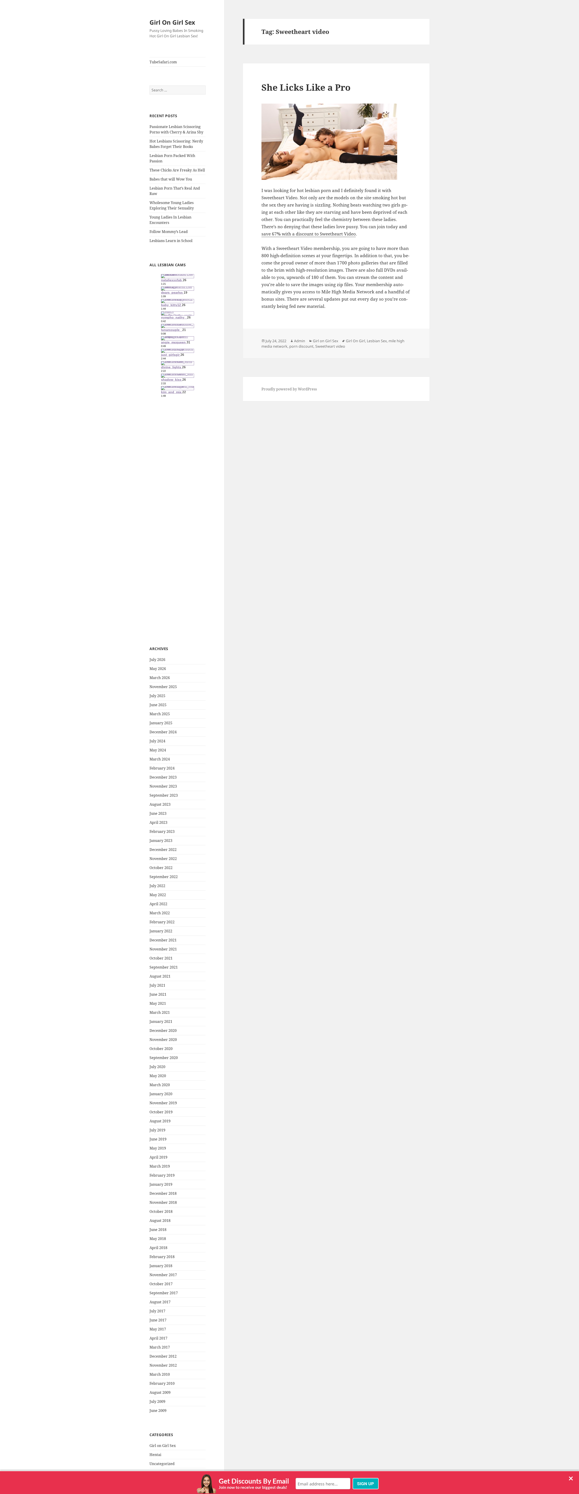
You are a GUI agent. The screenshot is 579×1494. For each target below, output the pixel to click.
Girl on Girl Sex (162, 1445)
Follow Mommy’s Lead (168, 231)
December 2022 (163, 849)
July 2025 (157, 695)
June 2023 (157, 813)
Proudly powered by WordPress (289, 389)
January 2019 (160, 1184)
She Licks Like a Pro (306, 87)
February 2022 (162, 921)
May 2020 (157, 1075)
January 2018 (160, 1265)
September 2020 (163, 1057)
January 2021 (160, 1021)
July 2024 (157, 741)
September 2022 (163, 876)
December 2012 (163, 1356)
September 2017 (163, 1292)
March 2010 (159, 1374)
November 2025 (163, 686)
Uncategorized (162, 1463)
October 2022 (161, 867)
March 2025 (159, 713)
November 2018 (163, 1202)
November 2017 (163, 1274)
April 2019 (158, 1157)
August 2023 (160, 804)
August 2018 (160, 1220)
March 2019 (159, 1166)
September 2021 (163, 967)
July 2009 (157, 1401)
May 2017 (157, 1329)
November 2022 (163, 858)
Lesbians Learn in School (170, 240)
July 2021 (157, 985)
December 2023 (163, 777)
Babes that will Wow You (170, 179)
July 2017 (157, 1311)
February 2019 (162, 1175)
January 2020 (160, 1093)
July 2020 (157, 1066)
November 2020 (163, 1039)
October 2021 (161, 958)
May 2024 (157, 750)
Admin (299, 340)
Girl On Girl (355, 340)
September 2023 (163, 795)
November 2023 (163, 786)
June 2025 (157, 704)
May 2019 (157, 1148)
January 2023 (160, 840)
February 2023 (162, 831)
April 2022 (158, 903)
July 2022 (157, 885)
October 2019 (161, 1111)
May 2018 (157, 1238)
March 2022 (159, 912)
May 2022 (157, 894)
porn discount (301, 346)
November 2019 (163, 1102)
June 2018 (157, 1229)
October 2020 (161, 1048)
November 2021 (163, 949)
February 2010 (162, 1383)
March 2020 (159, 1084)
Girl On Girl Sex (172, 22)
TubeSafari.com (163, 61)
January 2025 (160, 722)
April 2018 (158, 1247)
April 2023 (158, 822)
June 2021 (157, 994)
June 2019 (157, 1139)
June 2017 (157, 1320)
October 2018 (161, 1211)
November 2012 (163, 1365)
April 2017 (158, 1338)
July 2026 (157, 659)
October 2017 (161, 1283)
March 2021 (159, 1012)
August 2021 (160, 976)
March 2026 (159, 677)
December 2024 (163, 731)
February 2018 (162, 1256)
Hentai (155, 1454)
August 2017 (160, 1301)
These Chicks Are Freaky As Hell (177, 170)
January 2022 (160, 931)
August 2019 (160, 1121)
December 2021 (163, 940)
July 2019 (157, 1130)
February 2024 (162, 768)
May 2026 (157, 668)
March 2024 (159, 759)
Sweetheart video (330, 346)
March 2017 (159, 1347)
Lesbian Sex (377, 340)
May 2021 (157, 1003)
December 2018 (163, 1193)
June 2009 (157, 1410)
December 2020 (163, 1030)
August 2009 (160, 1392)
